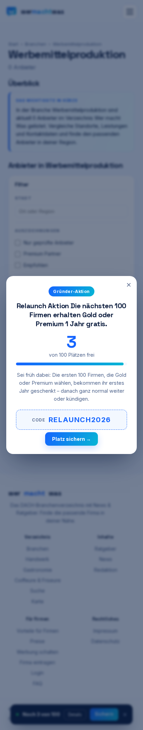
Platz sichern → (71, 439)
